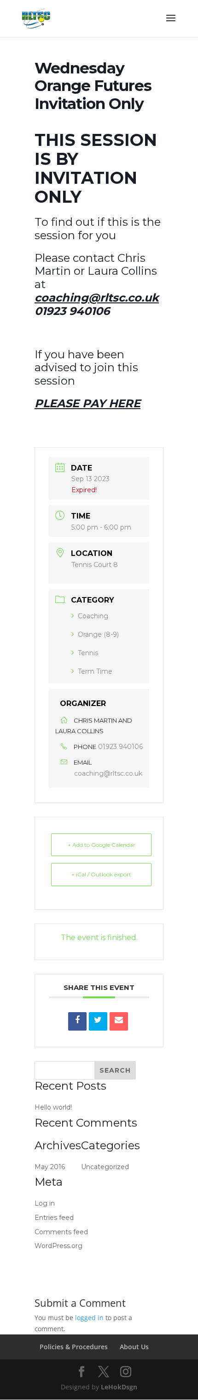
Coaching (93, 616)
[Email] (119, 1021)
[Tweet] (98, 1021)
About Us (134, 1346)
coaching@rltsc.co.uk (108, 773)
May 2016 (50, 1167)
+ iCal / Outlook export (101, 874)
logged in (89, 1317)
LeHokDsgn (119, 1386)
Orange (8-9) (98, 634)
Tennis (88, 653)
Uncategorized (105, 1167)
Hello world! (53, 1107)
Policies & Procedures (74, 1346)
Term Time (95, 671)
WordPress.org (58, 1246)
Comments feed (61, 1232)
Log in (45, 1203)
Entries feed (54, 1217)
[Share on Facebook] (77, 1021)
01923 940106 (120, 746)
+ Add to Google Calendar (101, 844)
